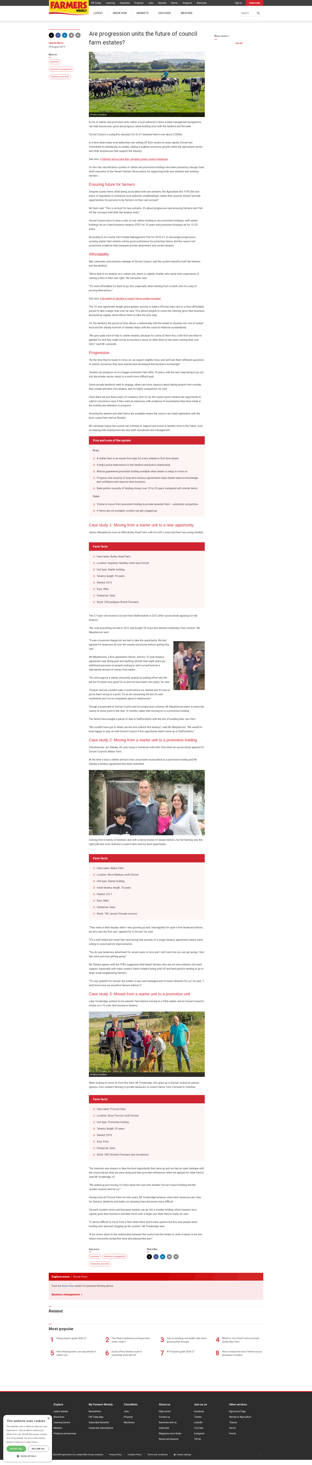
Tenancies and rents (60, 77)
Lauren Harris (56, 43)
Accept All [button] (16, 1448)
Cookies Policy (134, 1454)
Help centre (165, 1411)
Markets (58, 1428)
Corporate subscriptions (101, 1428)
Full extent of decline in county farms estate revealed (130, 298)
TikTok (197, 1439)
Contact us (164, 1417)
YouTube (198, 1428)
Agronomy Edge (237, 1411)
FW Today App (96, 1417)
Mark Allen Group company (90, 1454)
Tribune (233, 1422)
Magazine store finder (170, 1433)
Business (55, 62)
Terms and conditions (157, 1454)
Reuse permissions (168, 1439)
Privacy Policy (115, 1454)
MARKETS (143, 13)
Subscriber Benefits (99, 1422)
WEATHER (186, 13)
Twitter (198, 1417)
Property (139, 3)
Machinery (129, 1422)
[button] (27, 1456)
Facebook (199, 1411)
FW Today (96, 3)
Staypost (187, 3)
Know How (68, 1285)
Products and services (65, 1433)
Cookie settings (184, 1454)
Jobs (150, 3)
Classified (125, 3)
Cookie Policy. (31, 1442)
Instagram (199, 1433)
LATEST (98, 13)
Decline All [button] (38, 1448)
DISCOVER (164, 13)
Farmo (174, 3)
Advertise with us (168, 1422)
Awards (162, 3)
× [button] (48, 1418)
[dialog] (27, 1438)
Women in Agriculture (240, 1417)
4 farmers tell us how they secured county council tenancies (134, 159)
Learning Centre (62, 1422)
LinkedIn (198, 1422)
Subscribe (254, 3)
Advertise (202, 3)
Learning (110, 3)
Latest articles (61, 1411)
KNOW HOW (120, 13)
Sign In (238, 3)
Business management (61, 69)
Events (232, 1433)
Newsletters (95, 1411)
